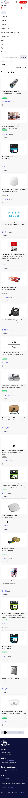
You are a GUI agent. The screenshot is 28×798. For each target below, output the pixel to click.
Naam (18, 62)
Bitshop (22, 792)
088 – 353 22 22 (10, 760)
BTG (25, 783)
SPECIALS (4, 62)
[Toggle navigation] (2, 2)
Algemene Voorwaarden (7, 787)
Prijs (3, 64)
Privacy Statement (5, 785)
